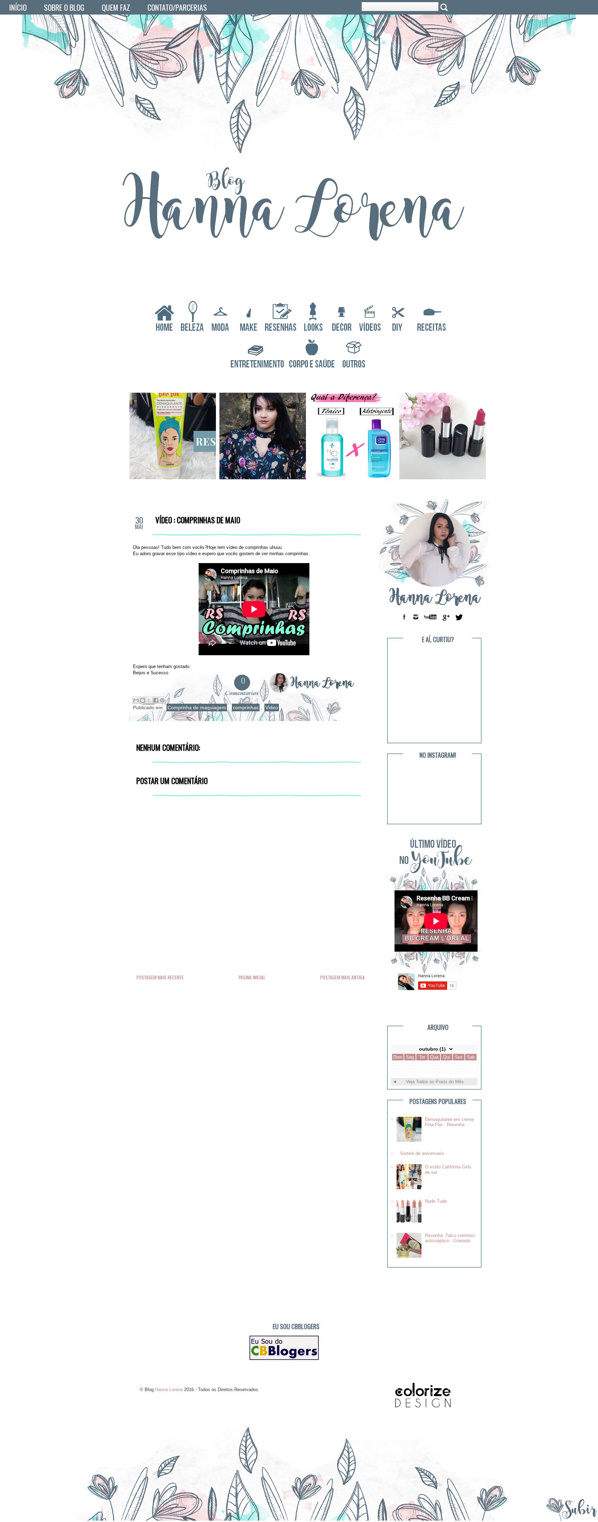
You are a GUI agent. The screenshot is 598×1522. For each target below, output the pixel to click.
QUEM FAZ (116, 7)
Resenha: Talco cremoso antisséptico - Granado (450, 1238)
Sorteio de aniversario (422, 1153)
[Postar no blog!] (142, 700)
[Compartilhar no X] (149, 700)
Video (271, 707)
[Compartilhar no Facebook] (155, 700)
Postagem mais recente (160, 977)
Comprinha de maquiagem (196, 707)
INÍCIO (18, 7)
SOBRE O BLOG (64, 7)
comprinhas (246, 707)
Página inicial (251, 977)
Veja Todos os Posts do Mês (435, 1081)
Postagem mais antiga (342, 977)
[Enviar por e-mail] (136, 700)
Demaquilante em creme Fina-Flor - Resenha (449, 1122)
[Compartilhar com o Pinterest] (162, 700)
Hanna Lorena (198, 40)
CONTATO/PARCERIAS (177, 7)
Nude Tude (436, 1201)
